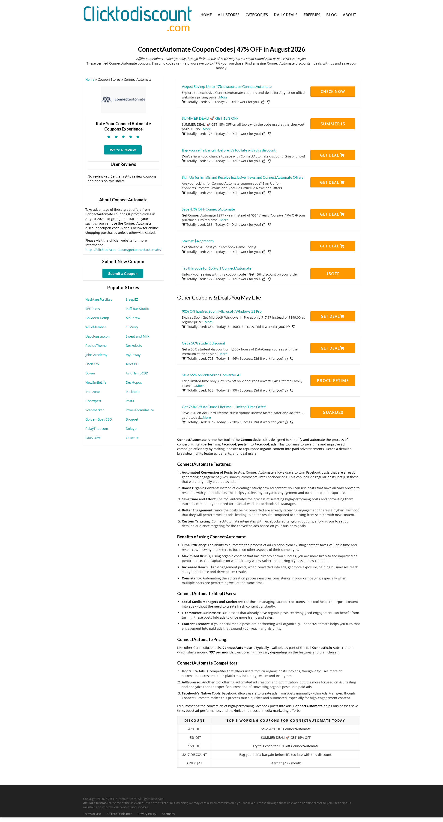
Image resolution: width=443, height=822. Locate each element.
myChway (133, 355)
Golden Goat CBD (98, 419)
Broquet (132, 419)
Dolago (131, 428)
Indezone (92, 391)
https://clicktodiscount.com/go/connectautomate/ (123, 249)
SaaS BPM (93, 438)
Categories (256, 14)
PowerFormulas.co (140, 410)
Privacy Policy (147, 814)
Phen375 (92, 364)
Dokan (90, 373)
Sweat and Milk (137, 336)
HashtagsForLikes (98, 299)
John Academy (96, 355)
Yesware (132, 438)
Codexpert (93, 401)
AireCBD (132, 364)
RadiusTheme (96, 345)
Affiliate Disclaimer (119, 814)
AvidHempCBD (137, 373)
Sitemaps (168, 814)
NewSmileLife (95, 382)
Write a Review (123, 150)
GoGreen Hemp (97, 318)
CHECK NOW (333, 91)
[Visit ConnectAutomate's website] (123, 99)
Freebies (312, 14)
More (223, 97)
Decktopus (134, 382)
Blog (331, 14)
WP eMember (95, 327)
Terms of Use (92, 814)
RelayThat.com (96, 428)
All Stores (228, 14)
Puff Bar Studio (137, 308)
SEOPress (92, 308)
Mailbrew (133, 318)
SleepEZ (132, 299)
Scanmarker (94, 410)
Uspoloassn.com (98, 336)
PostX (130, 401)
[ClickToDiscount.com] (137, 18)
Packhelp (133, 391)
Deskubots (134, 345)
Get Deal (330, 155)
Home (206, 14)
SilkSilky (132, 327)
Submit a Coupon (123, 273)
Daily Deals (285, 14)
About (349, 14)
